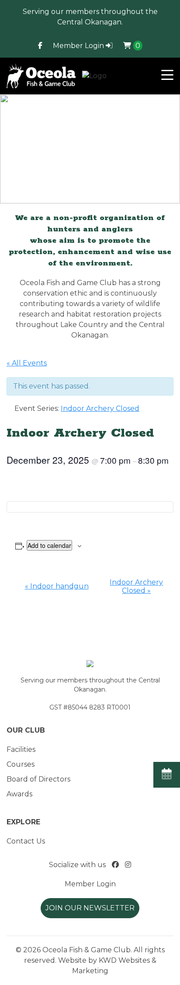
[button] (167, 75)
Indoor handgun (57, 586)
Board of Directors (38, 779)
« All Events (27, 363)
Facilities (21, 749)
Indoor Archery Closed (136, 586)
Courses (21, 764)
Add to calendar (49, 545)
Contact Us (26, 841)
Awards (19, 794)
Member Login (79, 45)
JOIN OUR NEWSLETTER (90, 908)
